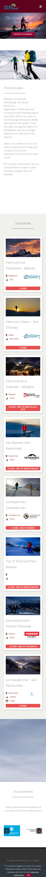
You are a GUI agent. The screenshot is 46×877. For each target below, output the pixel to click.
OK (28, 875)
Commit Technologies (33, 861)
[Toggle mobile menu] (40, 6)
